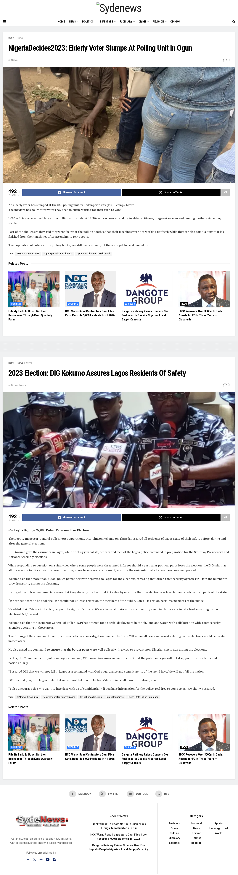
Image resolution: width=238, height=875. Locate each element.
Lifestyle (106, 21)
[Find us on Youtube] (47, 860)
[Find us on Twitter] (34, 859)
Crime (142, 21)
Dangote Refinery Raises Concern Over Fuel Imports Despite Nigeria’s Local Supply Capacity (145, 315)
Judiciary (125, 21)
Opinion (175, 21)
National (196, 823)
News (72, 21)
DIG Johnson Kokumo (91, 697)
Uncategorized (218, 828)
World (218, 833)
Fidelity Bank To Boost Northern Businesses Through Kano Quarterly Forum (30, 315)
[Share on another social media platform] (225, 192)
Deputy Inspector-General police (59, 697)
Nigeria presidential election (58, 253)
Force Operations (115, 697)
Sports (218, 823)
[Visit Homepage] (119, 8)
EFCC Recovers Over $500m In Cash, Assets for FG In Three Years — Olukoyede (200, 315)
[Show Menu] (4, 21)
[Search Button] (233, 21)
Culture (174, 833)
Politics (88, 21)
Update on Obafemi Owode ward (93, 253)
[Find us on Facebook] (28, 860)
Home (61, 21)
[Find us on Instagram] (41, 860)
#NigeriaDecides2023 (28, 253)
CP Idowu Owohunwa (27, 697)
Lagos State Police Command (143, 697)
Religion (158, 21)
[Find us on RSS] (54, 860)
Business (16, 304)
